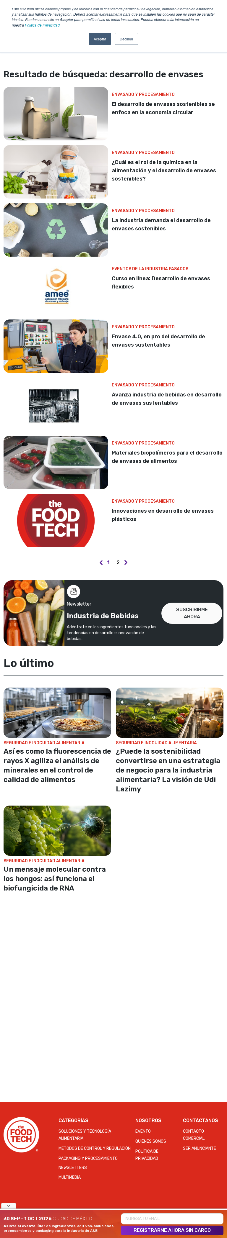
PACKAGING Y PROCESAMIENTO (88, 1158)
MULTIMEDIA (70, 1177)
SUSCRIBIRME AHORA (192, 613)
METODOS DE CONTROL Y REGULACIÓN (95, 1148)
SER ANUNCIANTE (199, 1148)
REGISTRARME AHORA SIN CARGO (172, 1230)
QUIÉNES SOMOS (150, 1141)
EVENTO (143, 1131)
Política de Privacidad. (43, 24)
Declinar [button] (126, 38)
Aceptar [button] (100, 38)
